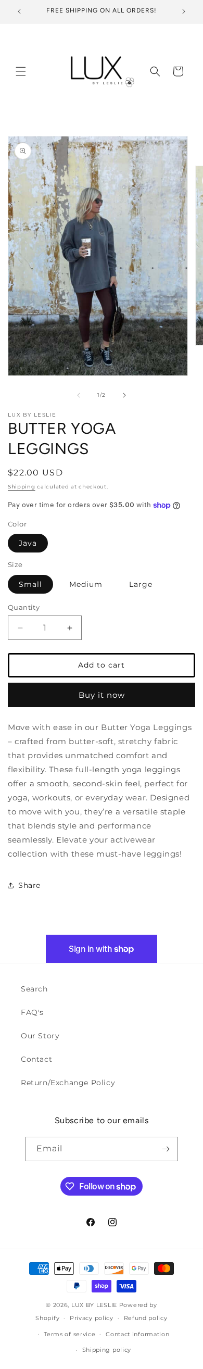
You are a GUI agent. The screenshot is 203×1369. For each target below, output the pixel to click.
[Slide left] (78, 395)
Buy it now (102, 695)
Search (34, 989)
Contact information (137, 1334)
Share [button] (29, 885)
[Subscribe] (166, 1149)
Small (30, 584)
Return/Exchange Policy (68, 1082)
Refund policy (146, 1318)
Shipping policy (107, 1349)
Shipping (21, 486)
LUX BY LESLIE (94, 1305)
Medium (86, 584)
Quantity (24, 607)
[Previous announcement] (19, 11)
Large (141, 584)
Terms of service (69, 1334)
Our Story (40, 1035)
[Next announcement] (183, 11)
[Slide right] (124, 395)
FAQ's (32, 1012)
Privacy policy (91, 1318)
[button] (20, 71)
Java (28, 543)
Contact (36, 1059)
